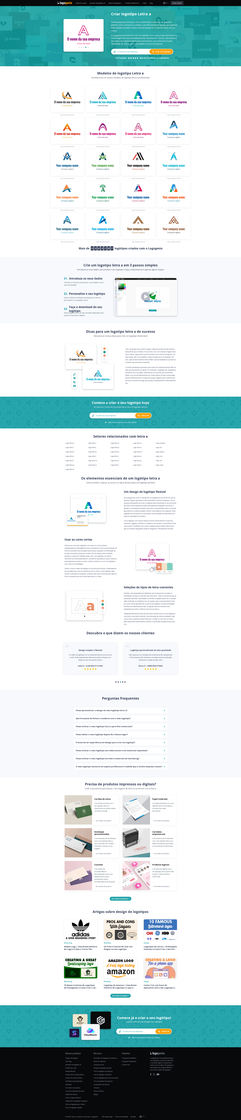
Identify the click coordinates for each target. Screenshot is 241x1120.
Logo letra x (137, 456)
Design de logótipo (71, 1058)
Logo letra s (115, 460)
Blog (151, 3)
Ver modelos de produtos (102, 821)
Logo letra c (69, 447)
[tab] (79, 47)
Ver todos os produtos (72, 1088)
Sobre (145, 3)
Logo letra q (115, 452)
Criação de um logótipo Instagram (76, 1101)
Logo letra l (92, 456)
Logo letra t (115, 465)
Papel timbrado (70, 1071)
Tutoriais (96, 1088)
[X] (154, 1074)
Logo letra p (115, 447)
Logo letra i (92, 443)
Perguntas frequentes (129, 1061)
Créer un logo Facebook (73, 1098)
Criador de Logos (81, 3)
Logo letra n (92, 465)
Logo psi (159, 447)
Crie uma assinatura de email (74, 1091)
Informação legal (107, 1117)
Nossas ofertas (99, 1091)
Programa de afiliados (129, 1058)
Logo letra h (69, 469)
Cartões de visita (70, 1068)
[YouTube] (158, 1074)
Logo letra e (69, 456)
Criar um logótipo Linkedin (73, 1107)
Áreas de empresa (100, 1061)
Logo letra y (137, 460)
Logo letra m (92, 460)
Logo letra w (137, 452)
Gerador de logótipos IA (97, 3)
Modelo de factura (71, 1094)
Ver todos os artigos (119, 996)
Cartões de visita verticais (73, 1078)
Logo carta (159, 465)
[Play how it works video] (145, 296)
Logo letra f (69, 460)
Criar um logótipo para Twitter (75, 1104)
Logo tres (159, 456)
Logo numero (160, 443)
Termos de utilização (121, 1117)
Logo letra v (137, 447)
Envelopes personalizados (73, 1081)
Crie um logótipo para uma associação (106, 1078)
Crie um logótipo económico (103, 1074)
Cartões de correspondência (74, 1074)
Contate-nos (126, 1065)
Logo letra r (115, 456)
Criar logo (68, 1061)
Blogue (96, 1094)
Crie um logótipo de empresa (103, 1071)
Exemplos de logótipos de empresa (105, 1058)
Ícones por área (99, 1065)
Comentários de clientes (101, 1084)
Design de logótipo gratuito (103, 1068)
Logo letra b (69, 443)
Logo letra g (69, 465)
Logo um (159, 460)
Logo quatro (160, 452)
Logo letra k (92, 452)
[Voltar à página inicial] (65, 3)
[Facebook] (150, 1074)
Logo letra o (115, 443)
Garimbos (68, 1084)
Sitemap (133, 1117)
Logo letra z (137, 465)
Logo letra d (69, 452)
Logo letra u (137, 443)
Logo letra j (92, 447)
